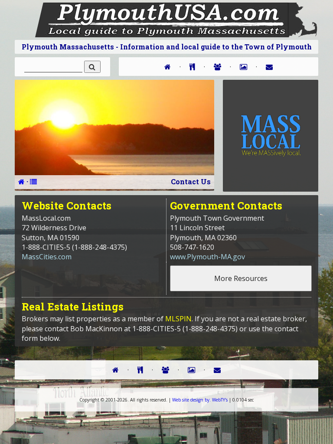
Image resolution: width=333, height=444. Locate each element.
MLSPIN (178, 318)
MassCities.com (47, 256)
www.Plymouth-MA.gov (207, 256)
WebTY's (200, 400)
